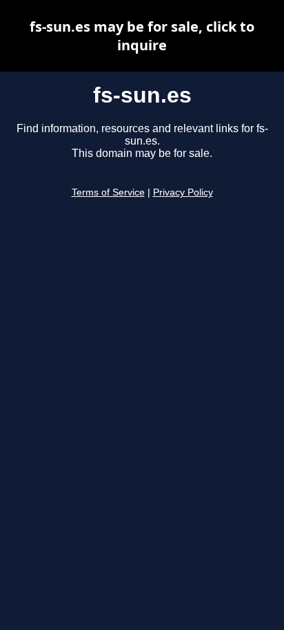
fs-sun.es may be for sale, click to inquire (142, 35)
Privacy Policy (183, 192)
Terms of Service (108, 192)
